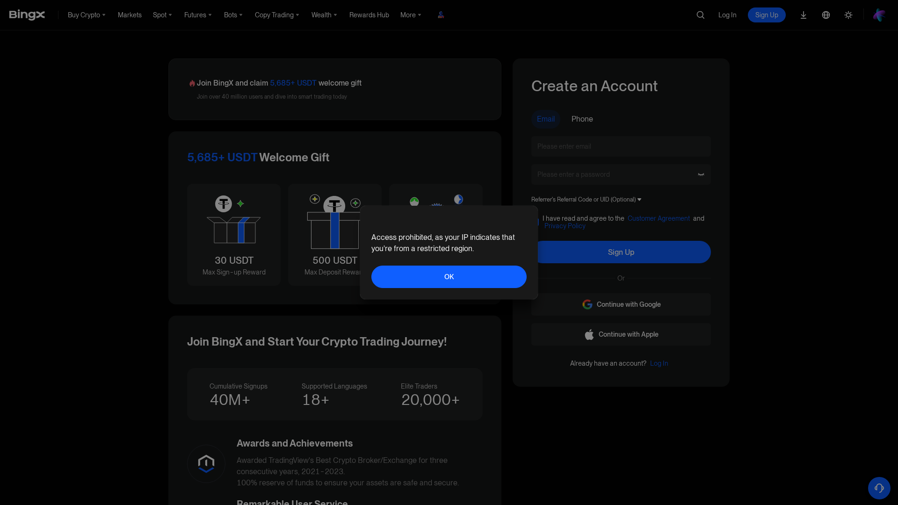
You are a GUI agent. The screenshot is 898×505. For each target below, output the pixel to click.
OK (449, 277)
